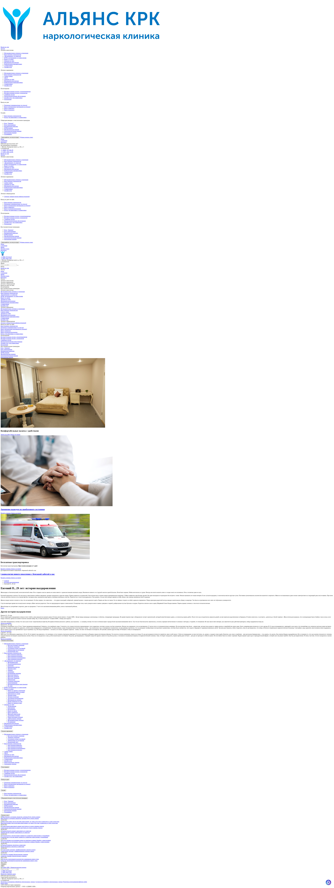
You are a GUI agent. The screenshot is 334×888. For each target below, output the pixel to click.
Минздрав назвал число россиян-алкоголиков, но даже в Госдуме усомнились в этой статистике (29, 823)
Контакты (4, 142)
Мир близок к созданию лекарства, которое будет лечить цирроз (20, 818)
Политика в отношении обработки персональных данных (18, 882)
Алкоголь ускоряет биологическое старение (14, 856)
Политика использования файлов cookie (75, 882)
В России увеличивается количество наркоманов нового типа (19, 860)
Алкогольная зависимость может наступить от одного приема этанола (21, 828)
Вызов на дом (5, 47)
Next (2, 865)
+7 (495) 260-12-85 (7, 152)
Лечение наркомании (6, 731)
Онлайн (3, 790)
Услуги (3, 48)
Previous (3, 864)
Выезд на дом (5, 779)
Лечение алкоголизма (7, 640)
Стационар (4, 140)
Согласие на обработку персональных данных (49, 882)
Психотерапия (5, 767)
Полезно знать (5, 249)
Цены (2, 139)
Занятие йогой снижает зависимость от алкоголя (15, 832)
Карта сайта (4, 883)
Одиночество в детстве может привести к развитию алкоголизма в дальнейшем (24, 837)
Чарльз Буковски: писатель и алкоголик (12, 846)
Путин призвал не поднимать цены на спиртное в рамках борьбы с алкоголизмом (25, 842)
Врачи (2, 247)
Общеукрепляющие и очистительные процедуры (14, 798)
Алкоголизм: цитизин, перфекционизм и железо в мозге (17, 851)
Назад (2, 608)
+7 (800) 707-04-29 (7, 150)
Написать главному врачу (8, 874)
